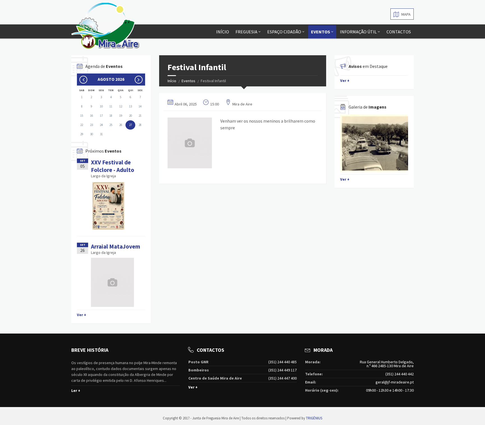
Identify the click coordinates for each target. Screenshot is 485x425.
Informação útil (358, 32)
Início (222, 32)
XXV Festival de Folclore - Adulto (112, 166)
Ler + (75, 390)
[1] (374, 143)
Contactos (398, 32)
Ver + (81, 314)
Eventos (320, 32)
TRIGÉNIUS (314, 418)
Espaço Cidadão (284, 32)
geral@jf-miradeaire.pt (395, 382)
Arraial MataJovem (115, 246)
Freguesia (246, 32)
